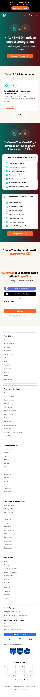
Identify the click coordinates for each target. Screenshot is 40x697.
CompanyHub (8, 354)
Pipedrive (7, 361)
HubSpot (7, 403)
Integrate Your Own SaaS (12, 612)
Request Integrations (11, 572)
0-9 (5, 667)
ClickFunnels (8, 421)
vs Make (7, 595)
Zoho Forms (8, 544)
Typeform (7, 519)
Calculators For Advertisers (13, 629)
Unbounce (7, 527)
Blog (5, 561)
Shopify (6, 460)
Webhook (7, 452)
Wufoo (6, 523)
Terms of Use (22, 317)
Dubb (6, 376)
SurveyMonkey (9, 530)
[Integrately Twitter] (9, 639)
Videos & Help (8, 576)
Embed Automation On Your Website (16, 615)
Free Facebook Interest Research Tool (12, 625)
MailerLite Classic (10, 425)
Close (6, 358)
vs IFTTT (7, 598)
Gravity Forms (8, 509)
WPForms (7, 534)
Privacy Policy (15, 690)
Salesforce (7, 340)
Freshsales (7, 351)
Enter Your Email (9, 301)
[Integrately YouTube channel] (30, 639)
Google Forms (8, 512)
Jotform (6, 516)
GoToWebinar (8, 414)
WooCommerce (9, 467)
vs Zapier (7, 591)
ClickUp (6, 463)
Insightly (7, 347)
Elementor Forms (9, 505)
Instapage (7, 541)
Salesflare (7, 365)
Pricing (6, 565)
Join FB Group (21, 635)
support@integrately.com (15, 644)
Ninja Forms (8, 537)
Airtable (6, 481)
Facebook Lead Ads (10, 393)
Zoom (6, 485)
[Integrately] (4, 15)
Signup (6, 579)
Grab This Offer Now (20, 8)
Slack (6, 470)
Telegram (7, 488)
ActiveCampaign (9, 396)
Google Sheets (9, 449)
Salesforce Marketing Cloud (13, 432)
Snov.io (6, 372)
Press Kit (7, 583)
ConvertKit (7, 429)
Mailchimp (7, 418)
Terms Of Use (25, 690)
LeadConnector (9, 400)
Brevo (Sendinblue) (10, 411)
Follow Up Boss (9, 343)
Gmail (6, 456)
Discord (6, 478)
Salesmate (7, 368)
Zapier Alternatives (10, 568)
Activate (10, 106)
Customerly (8, 379)
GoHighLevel (8, 407)
